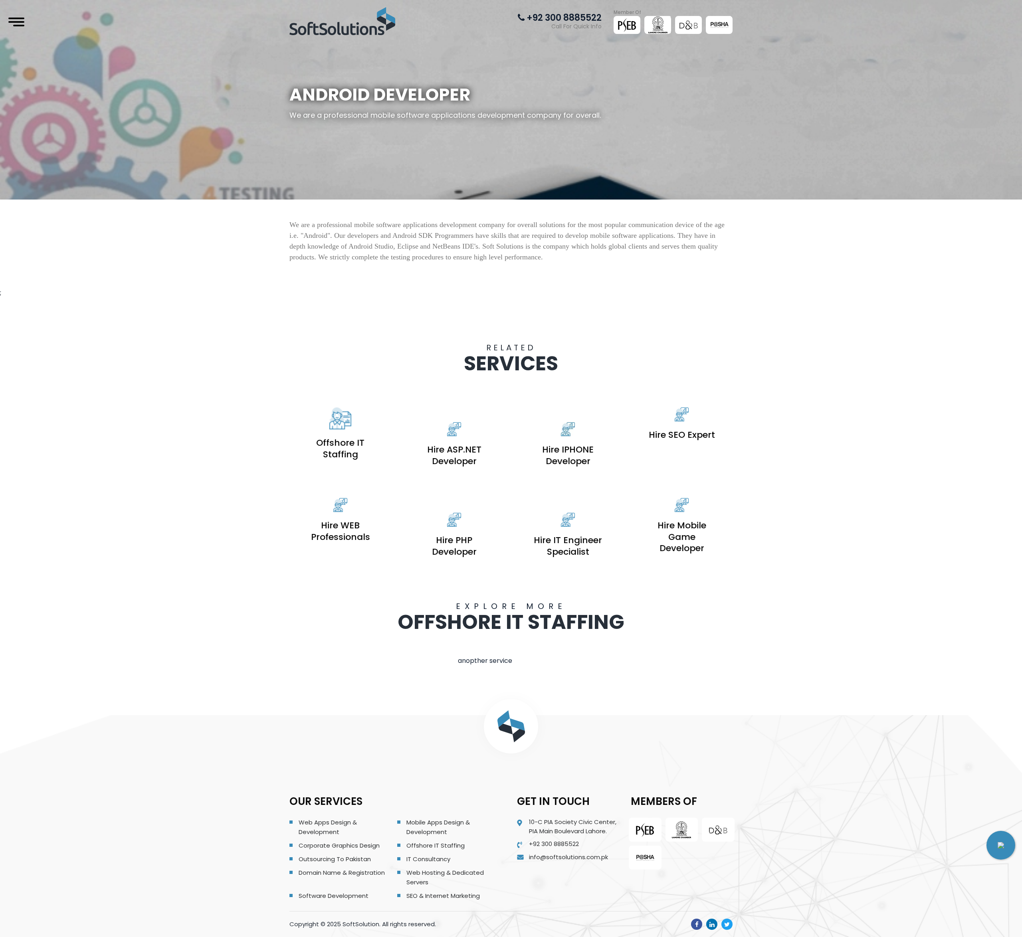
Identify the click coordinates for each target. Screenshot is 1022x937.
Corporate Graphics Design (339, 845)
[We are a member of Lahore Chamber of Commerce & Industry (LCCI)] (658, 25)
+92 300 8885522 (563, 18)
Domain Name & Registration (342, 872)
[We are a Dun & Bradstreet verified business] (688, 25)
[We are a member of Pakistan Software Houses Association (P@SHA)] (719, 25)
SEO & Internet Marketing (443, 896)
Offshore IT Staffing (435, 845)
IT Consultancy (428, 859)
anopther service (485, 660)
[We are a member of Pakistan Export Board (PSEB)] (627, 25)
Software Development (333, 896)
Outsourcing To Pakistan (335, 859)
